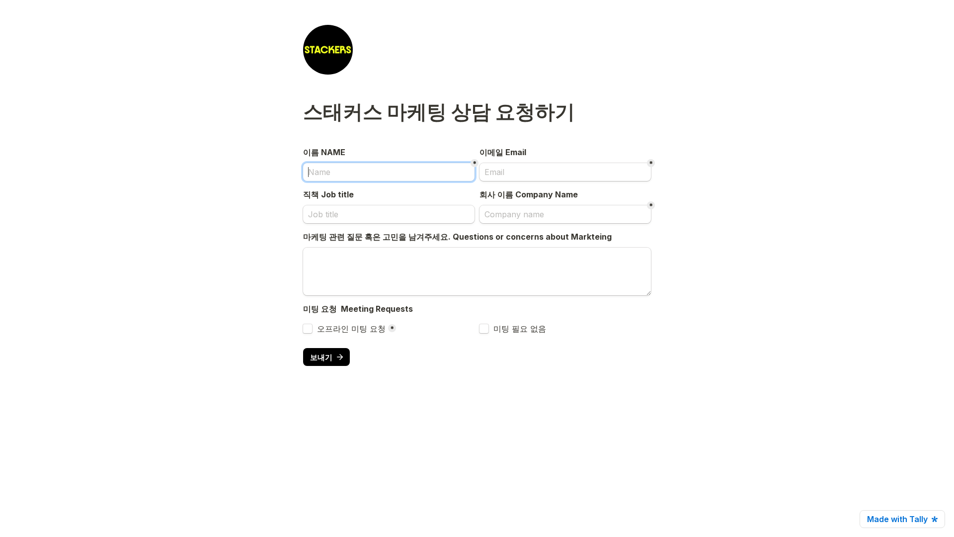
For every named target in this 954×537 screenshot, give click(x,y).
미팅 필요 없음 (519, 328)
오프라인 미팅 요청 (351, 328)
